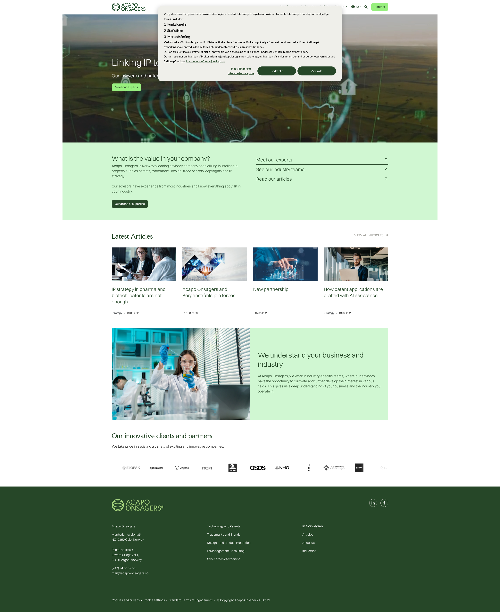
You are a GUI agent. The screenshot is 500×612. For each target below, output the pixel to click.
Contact (379, 7)
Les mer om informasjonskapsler (205, 61)
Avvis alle (316, 71)
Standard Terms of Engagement (190, 600)
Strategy (117, 313)
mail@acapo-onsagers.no (130, 573)
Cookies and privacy (126, 600)
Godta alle (277, 71)
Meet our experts (126, 87)
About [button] (341, 6)
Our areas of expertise (130, 204)
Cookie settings (154, 600)
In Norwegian (312, 526)
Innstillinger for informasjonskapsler (241, 71)
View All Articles (369, 235)
